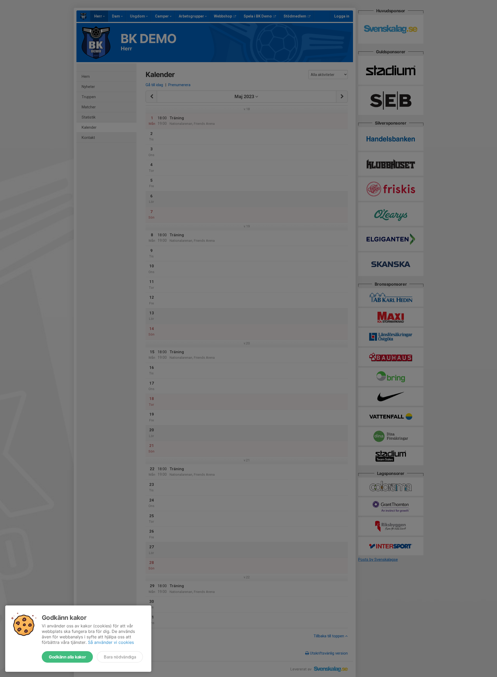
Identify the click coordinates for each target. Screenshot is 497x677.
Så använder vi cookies (111, 642)
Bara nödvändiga (120, 657)
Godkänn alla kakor (67, 657)
